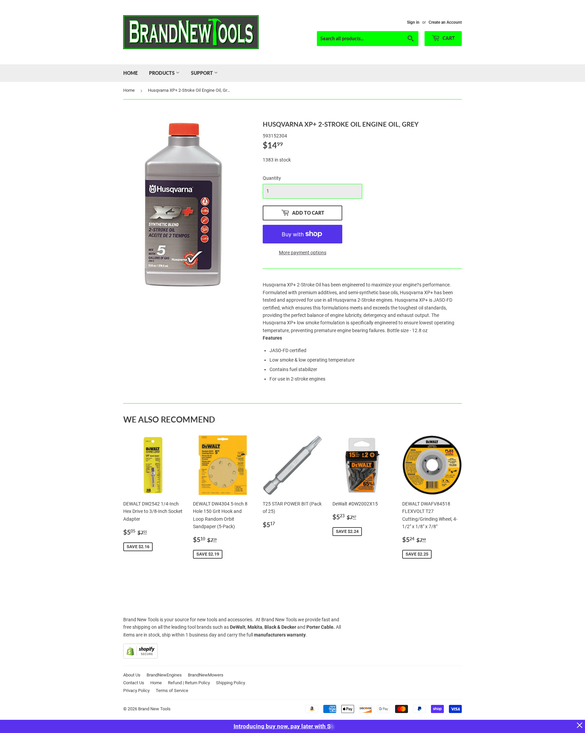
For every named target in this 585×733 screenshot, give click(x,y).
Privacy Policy (136, 690)
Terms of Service (172, 690)
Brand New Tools (154, 708)
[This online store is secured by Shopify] (140, 657)
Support (202, 73)
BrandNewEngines (164, 674)
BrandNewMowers (205, 674)
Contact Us (133, 682)
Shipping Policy (230, 682)
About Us (131, 674)
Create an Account (445, 22)
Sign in (413, 22)
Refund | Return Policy (189, 682)
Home (130, 73)
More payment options (302, 252)
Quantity (272, 178)
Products (162, 73)
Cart (448, 38)
